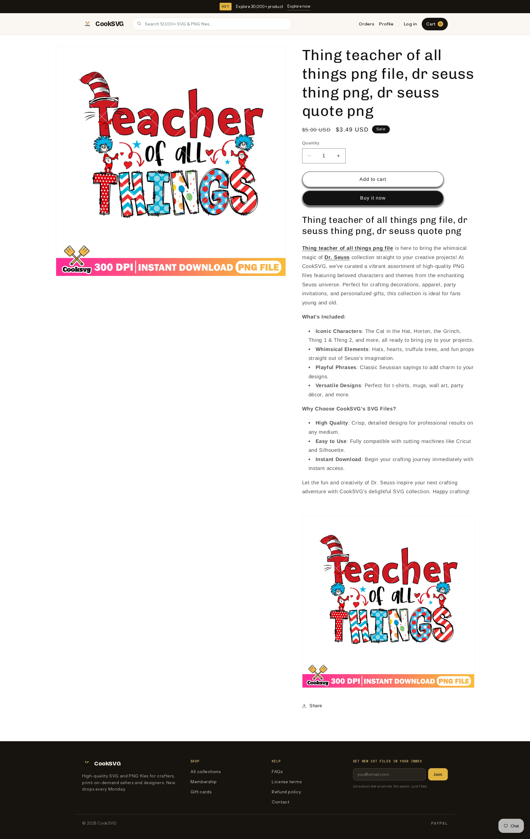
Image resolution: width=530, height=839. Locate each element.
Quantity (310, 143)
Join (438, 774)
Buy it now (373, 197)
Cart (433, 23)
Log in (410, 24)
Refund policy (286, 791)
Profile (386, 24)
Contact (280, 801)
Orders (366, 24)
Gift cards (200, 791)
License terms (286, 781)
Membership (203, 781)
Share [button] (315, 705)
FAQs (277, 771)
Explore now (298, 6)
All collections (205, 771)
